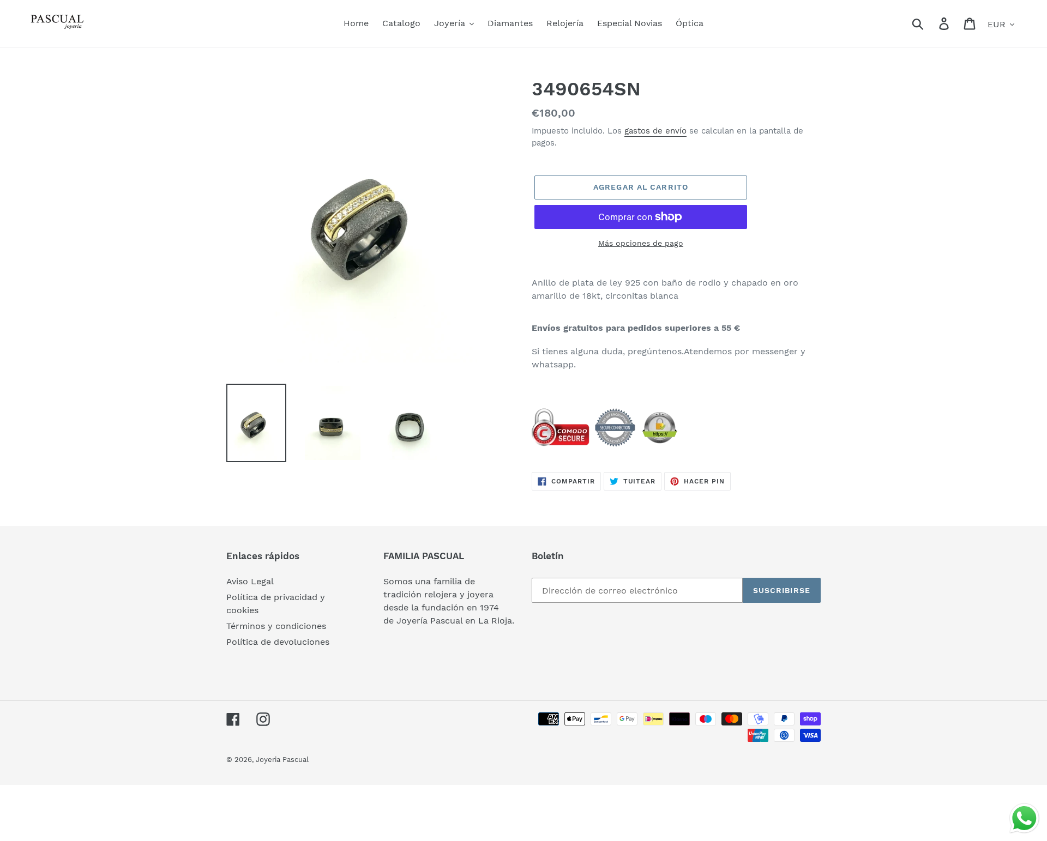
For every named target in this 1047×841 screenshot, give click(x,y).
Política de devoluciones (277, 642)
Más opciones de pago (640, 243)
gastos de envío (655, 131)
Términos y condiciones (276, 626)
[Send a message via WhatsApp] (1024, 818)
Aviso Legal (250, 581)
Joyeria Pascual (282, 759)
